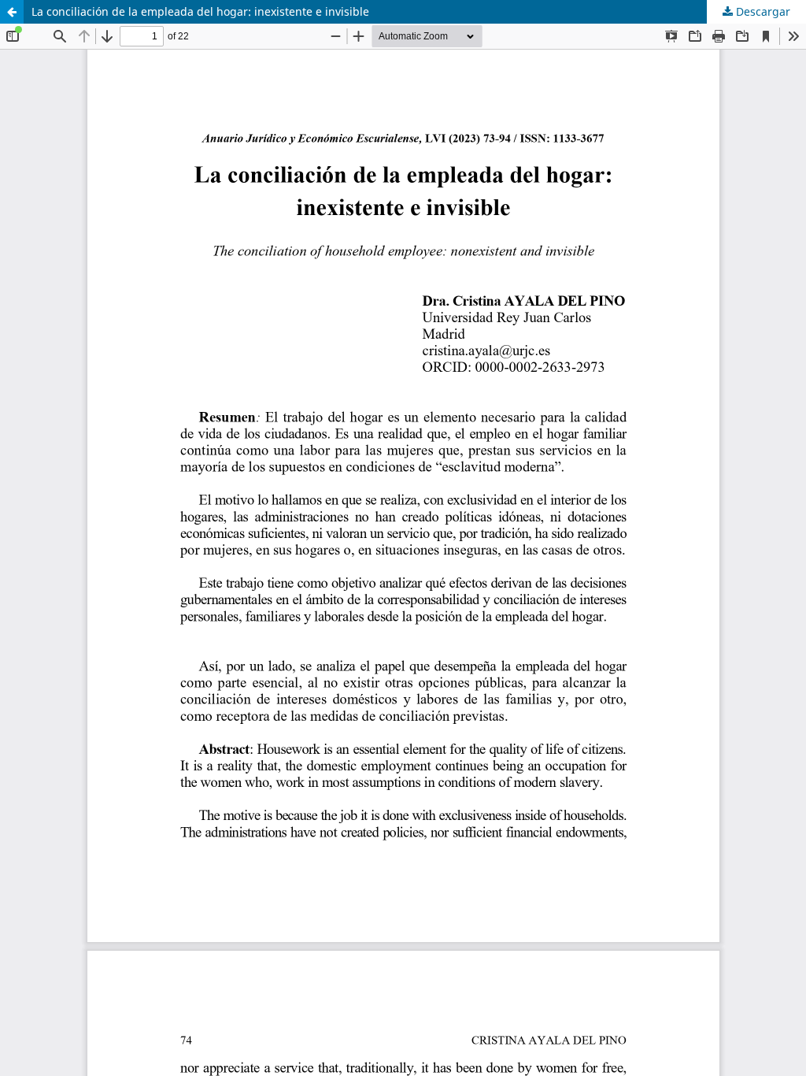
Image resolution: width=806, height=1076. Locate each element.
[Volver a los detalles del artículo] (12, 12)
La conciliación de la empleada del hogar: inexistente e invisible (200, 11)
